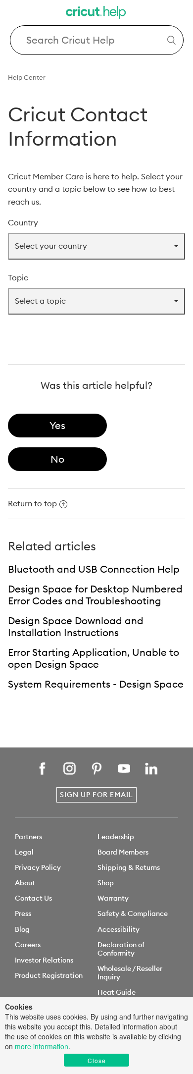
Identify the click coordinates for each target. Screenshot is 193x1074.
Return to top (32, 503)
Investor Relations (44, 960)
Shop (105, 882)
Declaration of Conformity (121, 949)
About (25, 882)
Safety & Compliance (132, 913)
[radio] (57, 425)
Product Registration (49, 975)
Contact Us (33, 898)
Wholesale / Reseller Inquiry (129, 972)
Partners (28, 836)
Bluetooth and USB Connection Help (94, 569)
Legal (24, 852)
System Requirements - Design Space (96, 684)
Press (23, 913)
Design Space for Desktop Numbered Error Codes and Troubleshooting (95, 595)
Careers (28, 944)
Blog (22, 929)
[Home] (96, 13)
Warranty (113, 898)
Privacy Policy (38, 867)
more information (41, 1046)
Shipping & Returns (128, 867)
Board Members (122, 852)
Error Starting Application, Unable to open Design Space (93, 658)
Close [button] (97, 1060)
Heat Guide (116, 992)
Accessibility (118, 929)
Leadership (115, 836)
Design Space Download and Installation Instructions (76, 626)
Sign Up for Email (96, 794)
